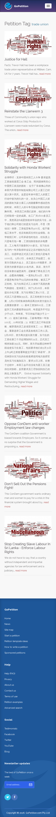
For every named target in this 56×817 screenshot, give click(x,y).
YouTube (8, 745)
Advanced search (13, 708)
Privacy (8, 679)
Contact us (10, 690)
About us (9, 685)
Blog (7, 751)
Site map (8, 630)
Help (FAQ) (9, 673)
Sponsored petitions (14, 652)
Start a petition (12, 635)
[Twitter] (7, 797)
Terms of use (10, 696)
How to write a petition (16, 647)
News (7, 624)
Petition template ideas (16, 641)
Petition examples (13, 702)
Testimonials (10, 728)
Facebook (9, 734)
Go (30, 785)
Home (7, 618)
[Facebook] (14, 797)
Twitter (7, 740)
